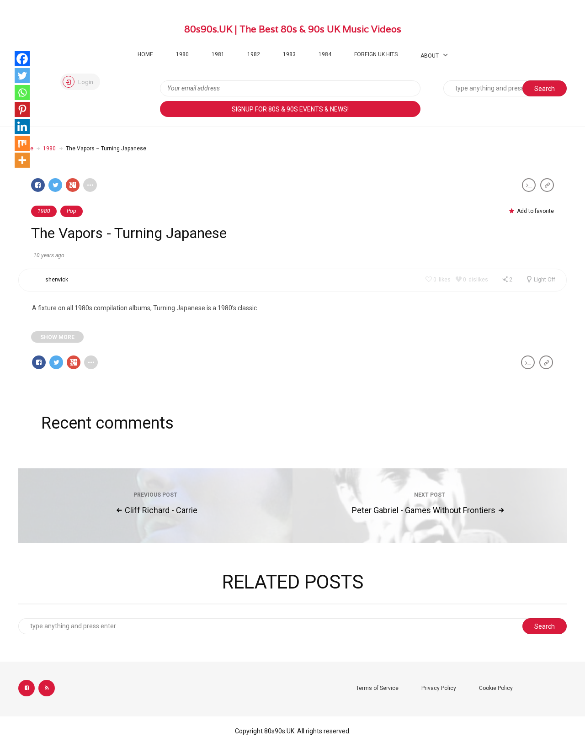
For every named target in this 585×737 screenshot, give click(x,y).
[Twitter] (22, 75)
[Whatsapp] (22, 92)
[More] (22, 160)
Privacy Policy (438, 688)
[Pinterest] (22, 109)
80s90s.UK (279, 731)
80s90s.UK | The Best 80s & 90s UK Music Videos (292, 29)
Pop (71, 211)
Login (85, 82)
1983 (289, 54)
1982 (253, 54)
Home (145, 54)
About (429, 56)
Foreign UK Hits (376, 54)
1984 (325, 54)
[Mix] (22, 143)
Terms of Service (377, 688)
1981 (218, 54)
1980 (182, 54)
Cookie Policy (496, 688)
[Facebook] (22, 58)
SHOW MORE (57, 337)
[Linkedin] (22, 126)
